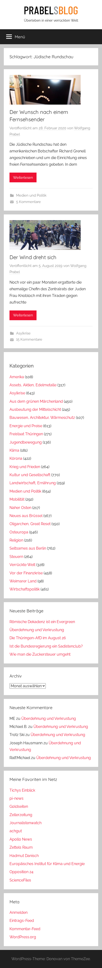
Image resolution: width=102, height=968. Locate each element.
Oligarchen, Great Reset (30, 524)
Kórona (15, 458)
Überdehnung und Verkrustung (36, 630)
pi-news (16, 798)
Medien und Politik (31, 195)
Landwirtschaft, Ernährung (32, 483)
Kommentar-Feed (24, 929)
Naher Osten (20, 507)
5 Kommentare (28, 202)
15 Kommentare (29, 339)
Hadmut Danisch (24, 855)
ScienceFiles (20, 880)
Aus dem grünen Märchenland (36, 401)
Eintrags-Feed (21, 920)
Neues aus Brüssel (25, 515)
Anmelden (18, 912)
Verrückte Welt (22, 564)
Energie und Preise (25, 426)
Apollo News (20, 839)
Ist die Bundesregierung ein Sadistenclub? (46, 646)
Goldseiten (18, 806)
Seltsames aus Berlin (27, 548)
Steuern (16, 556)
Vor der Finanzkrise (26, 573)
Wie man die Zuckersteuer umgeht (39, 654)
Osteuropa (18, 532)
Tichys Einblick (22, 790)
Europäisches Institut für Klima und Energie (47, 864)
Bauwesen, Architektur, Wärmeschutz (42, 417)
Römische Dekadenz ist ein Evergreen (42, 622)
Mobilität (16, 499)
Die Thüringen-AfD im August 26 (37, 638)
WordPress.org (22, 937)
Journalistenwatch (25, 823)
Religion (16, 540)
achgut (15, 831)
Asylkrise (23, 333)
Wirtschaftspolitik (24, 589)
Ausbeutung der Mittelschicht (35, 409)
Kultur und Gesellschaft (29, 475)
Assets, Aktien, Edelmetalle (32, 385)
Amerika (16, 377)
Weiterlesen (23, 177)
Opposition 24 (21, 872)
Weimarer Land (23, 581)
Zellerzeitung (20, 815)
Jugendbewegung (25, 442)
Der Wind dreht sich (32, 257)
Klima (14, 450)
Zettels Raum (21, 847)
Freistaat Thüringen (26, 434)
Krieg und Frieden (24, 467)
